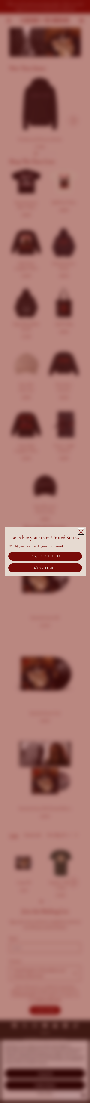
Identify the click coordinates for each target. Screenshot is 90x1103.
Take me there (45, 556)
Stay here (45, 567)
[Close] (81, 532)
